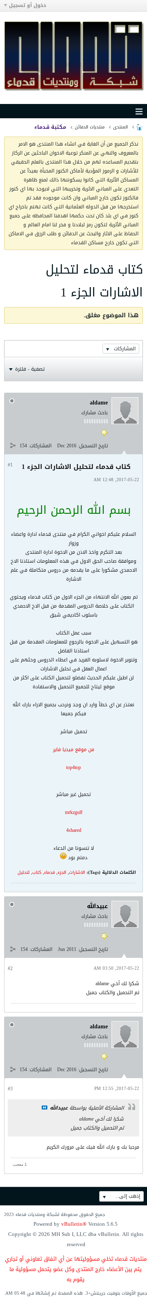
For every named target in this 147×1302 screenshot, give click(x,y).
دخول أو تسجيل (27, 5)
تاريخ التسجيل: (93, 445)
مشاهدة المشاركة (44, 1107)
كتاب (36, 872)
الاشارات (77, 872)
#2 (10, 968)
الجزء (62, 872)
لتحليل (23, 872)
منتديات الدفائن (90, 127)
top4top (73, 767)
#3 (10, 1088)
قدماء (49, 872)
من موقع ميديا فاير (73, 749)
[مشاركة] (12, 445)
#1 (10, 464)
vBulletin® (74, 1224)
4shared (73, 830)
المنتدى (120, 127)
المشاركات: (40, 445)
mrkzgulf (73, 812)
